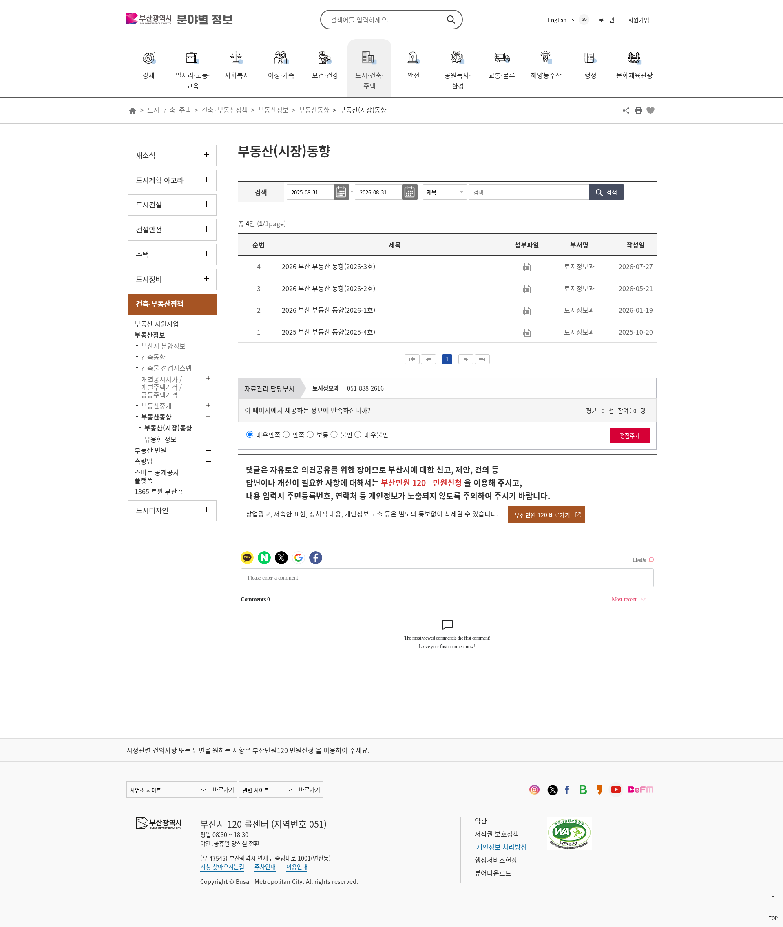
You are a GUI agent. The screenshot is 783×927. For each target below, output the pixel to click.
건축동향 (153, 357)
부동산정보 (273, 110)
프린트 (638, 110)
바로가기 (223, 789)
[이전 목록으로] (428, 359)
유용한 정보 (160, 439)
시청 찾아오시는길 (222, 866)
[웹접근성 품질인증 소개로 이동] (569, 833)
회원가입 (638, 19)
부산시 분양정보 (163, 346)
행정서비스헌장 (496, 860)
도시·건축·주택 (169, 110)
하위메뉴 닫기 (206, 303)
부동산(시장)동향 (363, 110)
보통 (322, 434)
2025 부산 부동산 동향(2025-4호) (328, 332)
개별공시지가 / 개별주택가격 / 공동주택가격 (161, 386)
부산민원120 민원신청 (283, 750)
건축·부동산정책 (224, 110)
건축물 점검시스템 (166, 368)
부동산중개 (156, 406)
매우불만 (376, 434)
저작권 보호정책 (497, 834)
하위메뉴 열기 (206, 154)
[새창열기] (534, 789)
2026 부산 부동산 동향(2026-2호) (328, 288)
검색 (451, 19)
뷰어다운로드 (493, 873)
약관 (481, 820)
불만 (347, 434)
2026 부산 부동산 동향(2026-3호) (328, 266)
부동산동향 (314, 110)
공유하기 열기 (626, 110)
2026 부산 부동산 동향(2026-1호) (328, 310)
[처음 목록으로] (412, 359)
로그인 (607, 19)
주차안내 (265, 866)
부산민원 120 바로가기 (542, 515)
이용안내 (296, 866)
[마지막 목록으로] (482, 359)
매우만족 (268, 434)
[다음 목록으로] (465, 359)
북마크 (650, 110)
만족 (298, 434)
